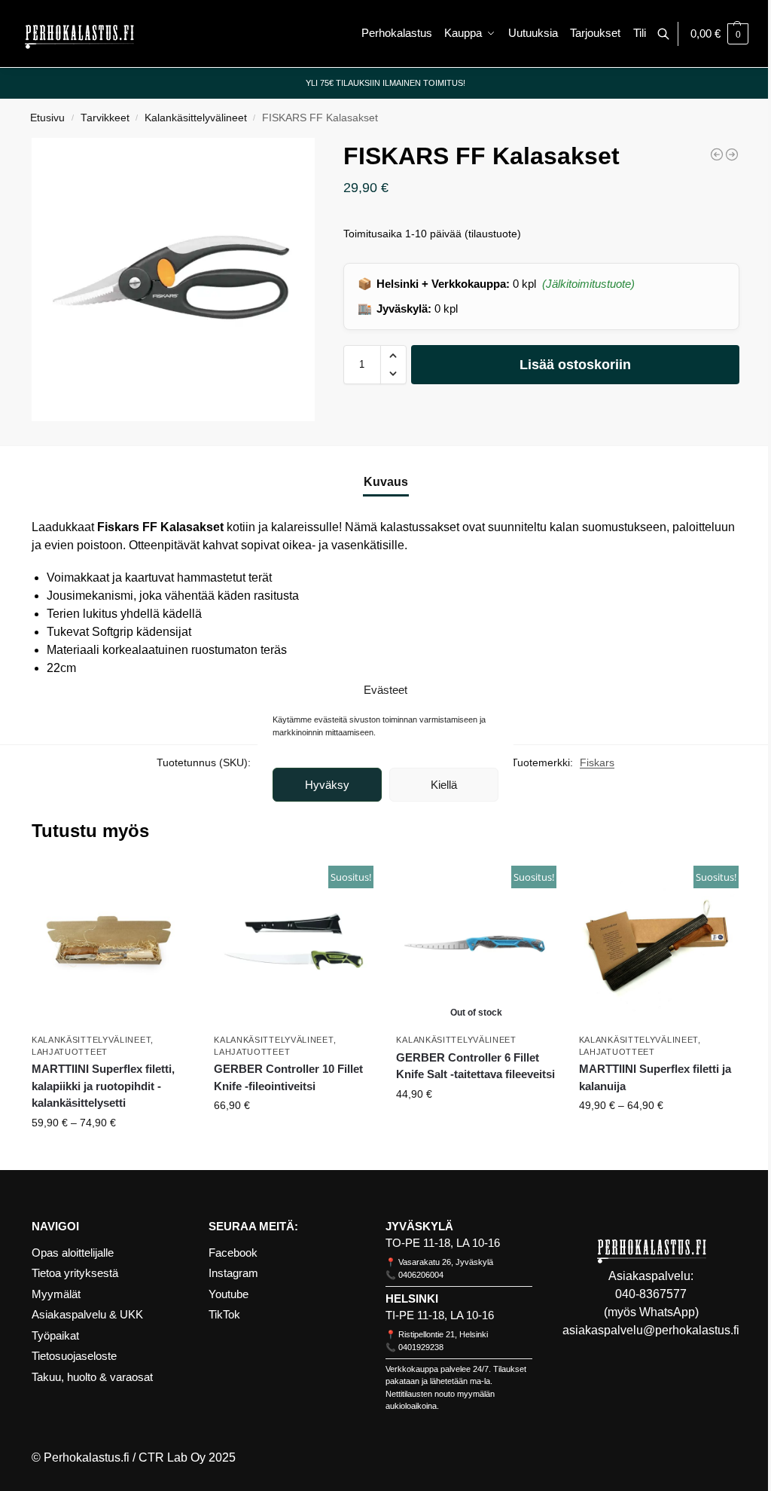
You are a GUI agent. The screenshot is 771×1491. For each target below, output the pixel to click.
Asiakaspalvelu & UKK (87, 1314)
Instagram (233, 1272)
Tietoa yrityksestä (75, 1272)
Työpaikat (55, 1335)
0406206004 (420, 1274)
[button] (719, 34)
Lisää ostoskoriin (575, 364)
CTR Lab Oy (172, 1457)
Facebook (233, 1252)
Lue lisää (476, 1126)
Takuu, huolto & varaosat (92, 1376)
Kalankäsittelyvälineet (196, 118)
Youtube (228, 1294)
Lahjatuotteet (70, 1051)
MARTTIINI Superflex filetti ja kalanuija (655, 1077)
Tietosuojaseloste (74, 1355)
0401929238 (420, 1347)
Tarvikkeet (105, 118)
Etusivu (47, 118)
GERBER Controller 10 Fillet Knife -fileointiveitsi (288, 1077)
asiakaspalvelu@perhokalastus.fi (650, 1330)
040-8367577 (651, 1294)
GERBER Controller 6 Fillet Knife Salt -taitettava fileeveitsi (475, 1066)
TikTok (224, 1314)
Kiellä (444, 784)
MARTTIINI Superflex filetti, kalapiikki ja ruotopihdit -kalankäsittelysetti (103, 1085)
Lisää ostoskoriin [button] (294, 1138)
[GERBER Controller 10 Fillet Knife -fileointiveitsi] (731, 154)
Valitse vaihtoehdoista (111, 1155)
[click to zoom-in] (173, 279)
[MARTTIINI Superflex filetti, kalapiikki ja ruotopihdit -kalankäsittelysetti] (716, 154)
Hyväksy (327, 784)
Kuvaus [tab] (386, 481)
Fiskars (597, 762)
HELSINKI (412, 1298)
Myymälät (56, 1294)
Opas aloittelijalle (73, 1252)
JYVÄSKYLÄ (419, 1226)
